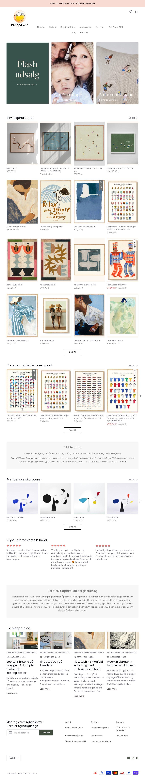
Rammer (100, 27)
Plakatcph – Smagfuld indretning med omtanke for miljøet (88, 665)
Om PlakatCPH (115, 27)
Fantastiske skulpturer (24, 479)
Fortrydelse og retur (100, 727)
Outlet (68, 722)
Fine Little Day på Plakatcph (51, 663)
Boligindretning (68, 27)
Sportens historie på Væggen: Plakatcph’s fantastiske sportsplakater (21, 667)
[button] (5, 396)
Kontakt (84, 32)
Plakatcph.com (30, 773)
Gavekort (120, 722)
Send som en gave (74, 727)
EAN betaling (96, 735)
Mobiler (52, 27)
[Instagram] (132, 757)
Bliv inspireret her (20, 118)
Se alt (132, 117)
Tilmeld (46, 732)
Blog (74, 32)
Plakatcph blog (18, 628)
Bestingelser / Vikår (74, 735)
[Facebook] (127, 757)
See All (72, 351)
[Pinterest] (136, 757)
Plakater (41, 27)
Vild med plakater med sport (29, 365)
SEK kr (13, 757)
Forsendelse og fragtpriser (123, 729)
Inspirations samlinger (101, 741)
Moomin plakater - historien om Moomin (121, 663)
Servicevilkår (122, 735)
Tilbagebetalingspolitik (75, 741)
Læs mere (12, 692)
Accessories (85, 27)
